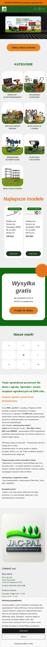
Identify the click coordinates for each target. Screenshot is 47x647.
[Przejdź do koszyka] (40, 9)
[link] (23, 642)
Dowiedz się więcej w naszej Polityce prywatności (20, 626)
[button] (4, 9)
